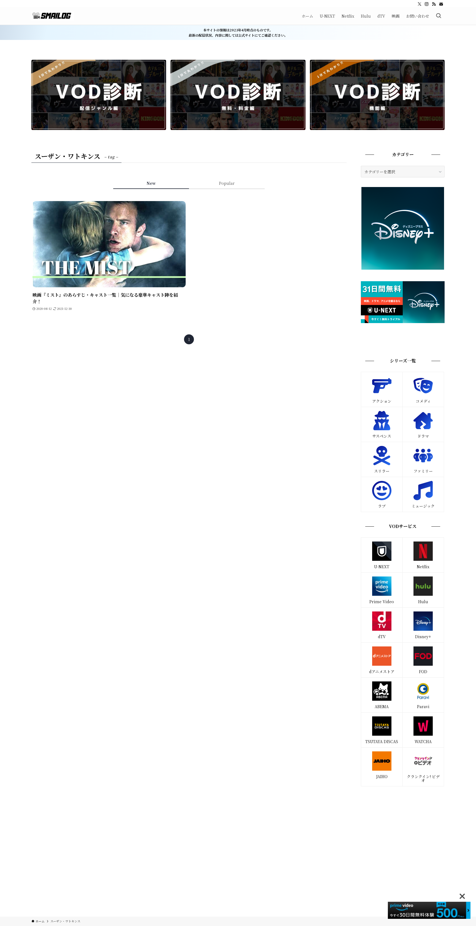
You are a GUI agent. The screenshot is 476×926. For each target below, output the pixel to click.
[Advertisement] (403, 830)
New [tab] (151, 183)
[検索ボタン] (438, 16)
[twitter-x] (419, 4)
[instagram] (426, 4)
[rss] (433, 4)
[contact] (441, 4)
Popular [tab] (227, 183)
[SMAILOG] (52, 16)
